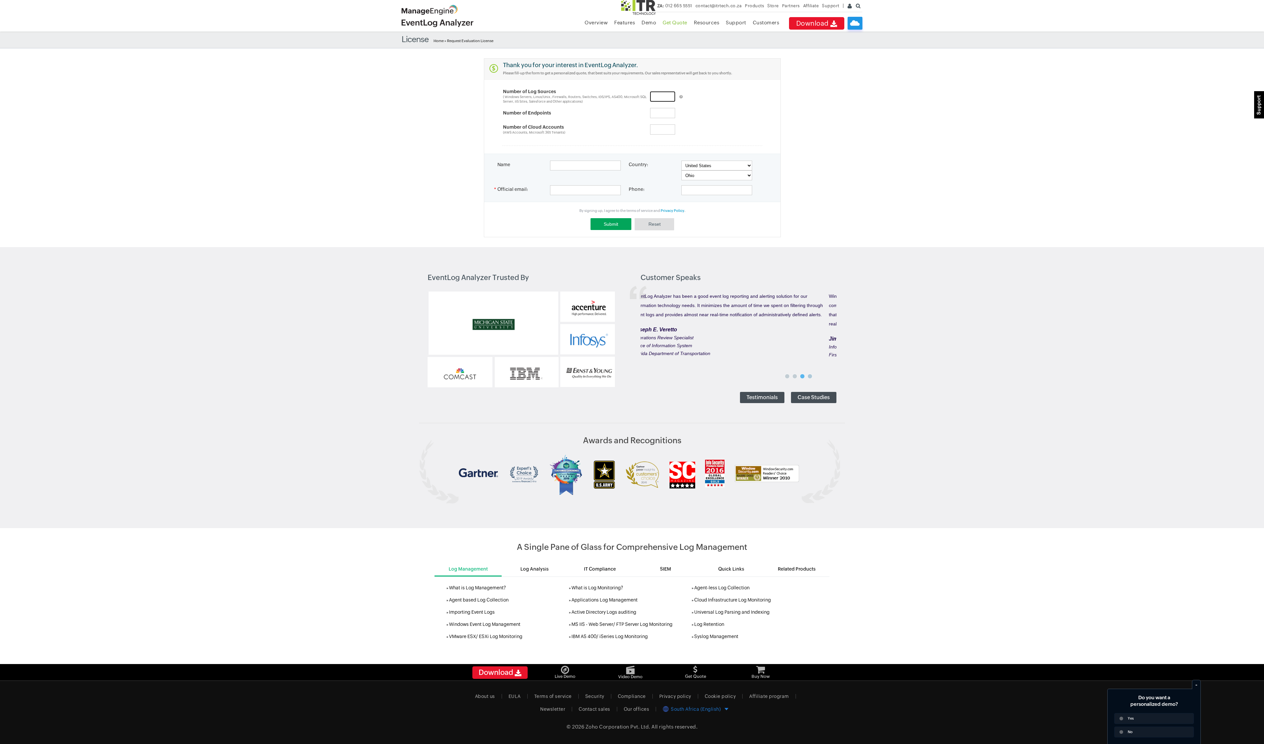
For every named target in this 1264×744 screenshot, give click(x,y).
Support (736, 22)
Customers (766, 22)
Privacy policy (675, 696)
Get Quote (675, 22)
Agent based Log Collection (479, 600)
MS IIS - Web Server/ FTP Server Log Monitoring (621, 624)
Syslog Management (716, 636)
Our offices (636, 709)
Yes (1131, 718)
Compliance (632, 696)
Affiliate (811, 5)
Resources (707, 22)
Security (594, 696)
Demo (649, 22)
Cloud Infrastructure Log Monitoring (732, 600)
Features (624, 22)
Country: (638, 164)
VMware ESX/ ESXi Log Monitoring (485, 636)
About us (485, 696)
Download (813, 23)
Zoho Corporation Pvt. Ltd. (618, 727)
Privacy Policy (672, 211)
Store (773, 5)
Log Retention (709, 624)
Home (439, 41)
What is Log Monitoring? (597, 587)
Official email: (512, 189)
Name (503, 164)
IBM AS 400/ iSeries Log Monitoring (609, 636)
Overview (596, 22)
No (1130, 732)
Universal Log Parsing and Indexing (732, 612)
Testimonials (762, 397)
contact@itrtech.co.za (719, 5)
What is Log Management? (477, 587)
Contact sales (594, 709)
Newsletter (552, 709)
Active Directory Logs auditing (603, 612)
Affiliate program (769, 696)
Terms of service (553, 696)
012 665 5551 (674, 5)
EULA (515, 696)
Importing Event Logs (472, 612)
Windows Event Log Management (484, 624)
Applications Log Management (604, 600)
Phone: (637, 189)
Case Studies (814, 397)
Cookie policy (720, 696)
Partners (791, 5)
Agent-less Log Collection (722, 587)
